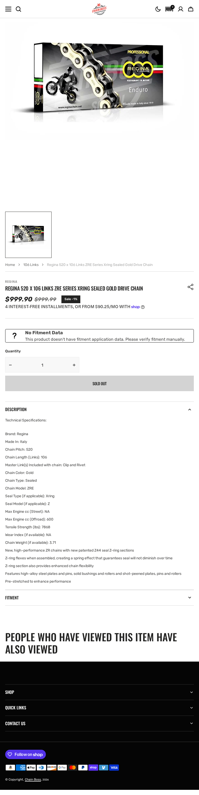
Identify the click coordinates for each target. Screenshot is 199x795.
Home (10, 265)
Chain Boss (33, 779)
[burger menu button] (8, 9)
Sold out (99, 383)
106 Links (31, 265)
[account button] (180, 9)
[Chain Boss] (99, 9)
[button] (158, 9)
